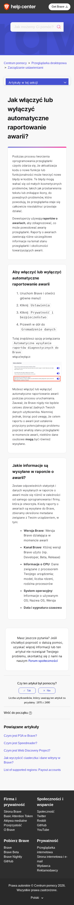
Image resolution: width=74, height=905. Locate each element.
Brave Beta (11, 852)
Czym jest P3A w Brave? (20, 735)
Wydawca (43, 865)
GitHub (41, 825)
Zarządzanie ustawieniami (25, 67)
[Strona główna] (21, 6)
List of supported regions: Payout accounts (32, 769)
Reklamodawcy (47, 870)
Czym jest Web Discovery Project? (27, 750)
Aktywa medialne (15, 820)
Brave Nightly (13, 856)
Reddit (41, 820)
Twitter (41, 816)
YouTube (43, 829)
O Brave (9, 829)
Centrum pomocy (15, 63)
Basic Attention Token (18, 816)
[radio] (27, 691)
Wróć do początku (16, 712)
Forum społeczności (43, 661)
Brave (8, 847)
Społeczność (45, 811)
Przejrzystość (13, 825)
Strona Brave (12, 811)
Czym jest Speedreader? (20, 743)
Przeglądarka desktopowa (49, 63)
